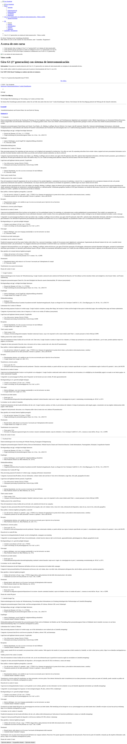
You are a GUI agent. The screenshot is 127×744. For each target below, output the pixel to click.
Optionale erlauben (30, 742)
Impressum (11, 15)
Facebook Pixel (7, 438)
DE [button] (5, 21)
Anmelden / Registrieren (10, 30)
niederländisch (11, 26)
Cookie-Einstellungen (25, 86)
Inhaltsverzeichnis (12, 18)
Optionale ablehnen (6, 742)
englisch (10, 24)
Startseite (10, 7)
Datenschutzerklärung (13, 86)
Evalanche (5, 117)
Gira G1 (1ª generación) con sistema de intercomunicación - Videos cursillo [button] (24, 17)
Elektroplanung (12, 12)
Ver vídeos (63, 81)
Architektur (11, 13)
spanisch (10, 27)
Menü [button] (5, 6)
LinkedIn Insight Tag (8, 598)
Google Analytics (7, 273)
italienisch (10, 29)
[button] (3, 106)
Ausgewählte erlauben (18, 742)
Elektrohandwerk (12, 10)
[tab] (63, 107)
